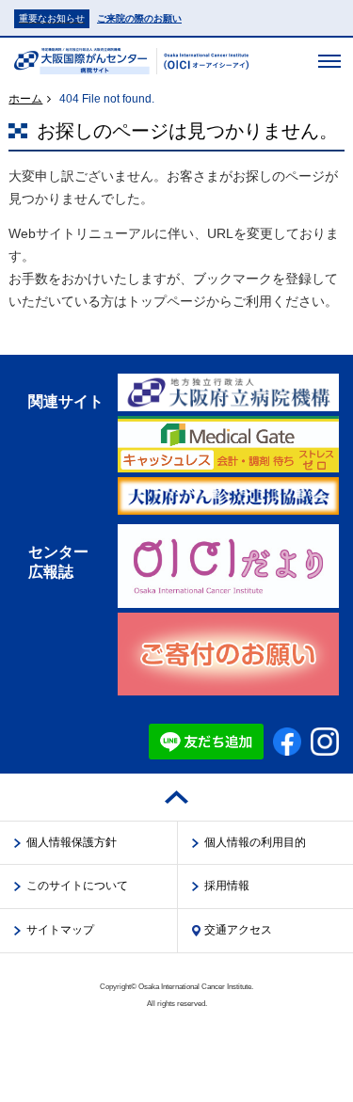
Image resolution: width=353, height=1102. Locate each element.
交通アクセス (238, 929)
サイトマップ (60, 929)
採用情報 (226, 885)
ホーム (25, 98)
